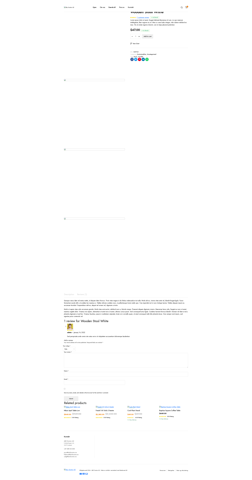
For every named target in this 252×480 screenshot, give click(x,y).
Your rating (66, 346)
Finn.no (121, 7)
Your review (68, 352)
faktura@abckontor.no (71, 455)
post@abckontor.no (70, 452)
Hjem (94, 7)
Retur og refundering (182, 470)
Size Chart (136, 44)
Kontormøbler (141, 54)
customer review (143, 17)
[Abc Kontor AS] (75, 7)
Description (69, 294)
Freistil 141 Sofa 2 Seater (105, 410)
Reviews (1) (82, 294)
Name (66, 371)
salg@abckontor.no (70, 457)
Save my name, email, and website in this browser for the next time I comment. (86, 393)
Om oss (102, 7)
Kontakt (131, 7)
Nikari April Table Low (72, 410)
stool (135, 57)
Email (66, 379)
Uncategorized (151, 54)
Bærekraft (112, 7)
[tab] (69, 294)
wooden (140, 57)
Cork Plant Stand (133, 410)
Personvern (163, 470)
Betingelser (171, 470)
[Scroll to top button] (247, 475)
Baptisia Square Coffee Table (169, 410)
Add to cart (147, 36)
